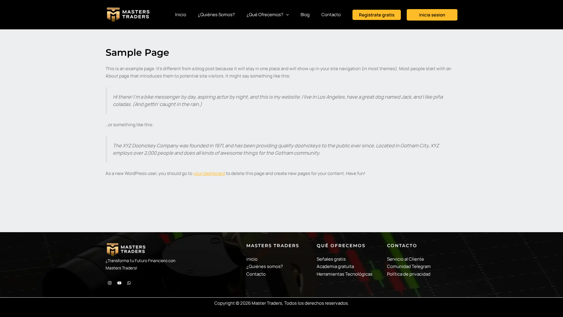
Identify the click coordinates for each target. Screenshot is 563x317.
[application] (286, 14)
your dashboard (209, 173)
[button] (376, 15)
